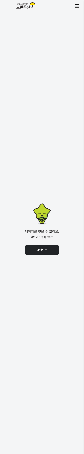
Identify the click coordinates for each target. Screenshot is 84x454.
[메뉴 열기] (77, 6)
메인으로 (42, 250)
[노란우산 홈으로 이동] (20, 6)
